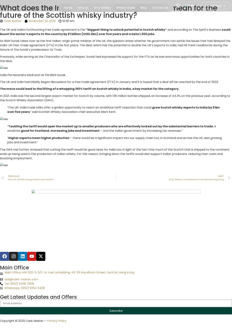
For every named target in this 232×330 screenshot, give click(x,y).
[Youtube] (31, 256)
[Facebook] (4, 256)
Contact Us (160, 8)
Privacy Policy (57, 321)
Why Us (83, 8)
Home (68, 8)
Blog (143, 8)
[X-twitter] (40, 256)
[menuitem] (190, 5)
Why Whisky (102, 8)
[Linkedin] (22, 256)
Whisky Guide (125, 8)
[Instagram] (13, 256)
